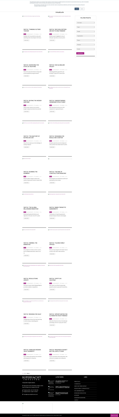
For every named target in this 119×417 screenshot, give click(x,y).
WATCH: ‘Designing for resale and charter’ (56, 136)
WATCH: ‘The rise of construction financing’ (57, 172)
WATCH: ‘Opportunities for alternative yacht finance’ (58, 314)
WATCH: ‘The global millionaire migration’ (31, 208)
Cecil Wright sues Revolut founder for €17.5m (61, 381)
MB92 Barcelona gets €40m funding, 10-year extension (61, 393)
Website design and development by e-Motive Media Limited (50, 415)
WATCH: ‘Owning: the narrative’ (30, 243)
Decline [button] (82, 8)
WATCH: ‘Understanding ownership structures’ (57, 101)
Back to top (114, 415)
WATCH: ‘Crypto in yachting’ (55, 279)
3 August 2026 (51, 389)
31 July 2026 (58, 394)
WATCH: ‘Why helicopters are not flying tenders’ (57, 30)
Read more (26, 40)
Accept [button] (77, 8)
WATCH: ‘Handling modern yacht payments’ (32, 350)
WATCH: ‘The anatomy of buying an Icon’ (32, 136)
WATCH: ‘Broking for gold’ (32, 314)
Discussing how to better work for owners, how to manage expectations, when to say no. (32, 251)
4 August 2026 (58, 383)
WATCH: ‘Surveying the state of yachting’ (31, 65)
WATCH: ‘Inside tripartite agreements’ (57, 208)
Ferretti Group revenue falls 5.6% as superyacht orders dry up (59, 387)
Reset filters (80, 53)
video (25, 34)
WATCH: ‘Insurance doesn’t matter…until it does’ (58, 350)
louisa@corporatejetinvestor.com (31, 394)
